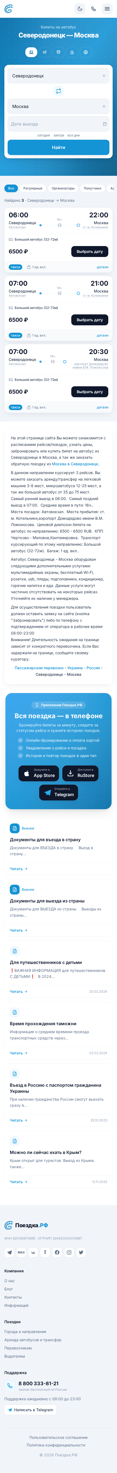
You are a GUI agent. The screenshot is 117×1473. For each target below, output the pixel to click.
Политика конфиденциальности (56, 1445)
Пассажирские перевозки (39, 667)
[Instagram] (69, 1252)
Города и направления (25, 1331)
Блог (8, 1289)
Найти (58, 147)
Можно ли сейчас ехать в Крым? (46, 1152)
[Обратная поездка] (58, 91)
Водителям (14, 1356)
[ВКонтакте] (33, 1252)
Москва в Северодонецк (75, 463)
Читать (16, 868)
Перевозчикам (18, 1348)
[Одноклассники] (45, 1252)
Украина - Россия (83, 667)
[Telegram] (9, 1252)
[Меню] (107, 8)
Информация (16, 1305)
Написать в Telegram (33, 1409)
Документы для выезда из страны (47, 901)
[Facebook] (57, 1252)
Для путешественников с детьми (46, 962)
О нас (9, 1280)
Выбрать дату (90, 251)
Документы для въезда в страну (45, 839)
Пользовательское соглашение (58, 1437)
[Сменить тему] (80, 8)
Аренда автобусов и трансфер (32, 1339)
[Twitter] (81, 1252)
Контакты (13, 1297)
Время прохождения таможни (43, 1023)
